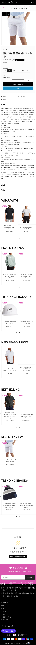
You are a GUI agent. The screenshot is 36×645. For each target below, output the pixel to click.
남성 (2, 605)
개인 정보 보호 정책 (6, 617)
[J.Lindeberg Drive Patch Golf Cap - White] (9, 309)
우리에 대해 (4, 603)
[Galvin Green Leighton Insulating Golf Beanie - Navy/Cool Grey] (9, 492)
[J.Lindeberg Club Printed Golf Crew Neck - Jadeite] (9, 261)
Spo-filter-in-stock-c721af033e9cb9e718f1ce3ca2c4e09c (19, 7)
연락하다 (3, 611)
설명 (3, 104)
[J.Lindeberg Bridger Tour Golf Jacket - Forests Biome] (26, 402)
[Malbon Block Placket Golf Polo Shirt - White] (9, 356)
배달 (3, 185)
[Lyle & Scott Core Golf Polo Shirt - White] (23, 214)
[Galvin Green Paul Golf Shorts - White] (9, 448)
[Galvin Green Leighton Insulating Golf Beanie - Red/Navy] (26, 492)
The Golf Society (17, 643)
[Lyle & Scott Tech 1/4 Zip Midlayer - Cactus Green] (26, 261)
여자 (2, 608)
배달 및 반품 (4, 614)
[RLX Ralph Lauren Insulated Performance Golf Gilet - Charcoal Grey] (9, 401)
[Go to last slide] (4, 14)
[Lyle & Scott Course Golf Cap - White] (26, 309)
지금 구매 (18, 88)
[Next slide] (8, 14)
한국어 (9, 635)
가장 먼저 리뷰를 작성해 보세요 (18, 556)
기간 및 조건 (4, 619)
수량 (4, 75)
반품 (3, 190)
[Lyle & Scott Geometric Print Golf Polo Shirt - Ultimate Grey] (26, 355)
